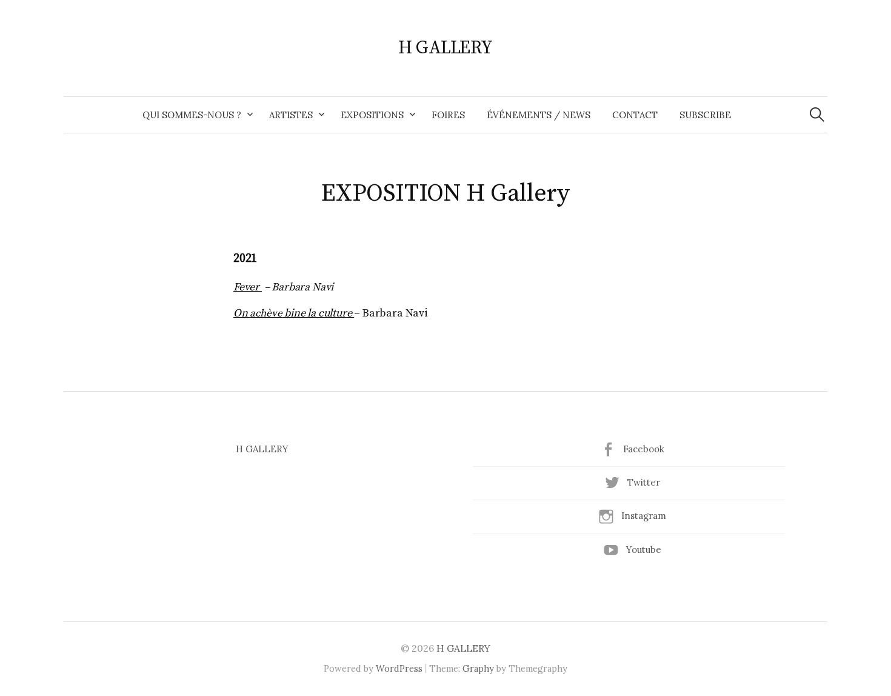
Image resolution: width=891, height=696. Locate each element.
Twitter (643, 482)
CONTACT (635, 115)
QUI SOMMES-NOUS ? (191, 115)
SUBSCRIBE (705, 115)
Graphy (478, 668)
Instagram (643, 515)
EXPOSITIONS (372, 115)
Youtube (643, 549)
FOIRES (448, 115)
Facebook (643, 449)
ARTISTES (291, 115)
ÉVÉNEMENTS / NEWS (538, 115)
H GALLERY (445, 47)
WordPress (399, 668)
